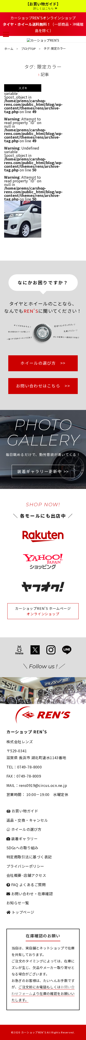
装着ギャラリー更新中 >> (43, 471)
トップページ (22, 912)
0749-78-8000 (29, 767)
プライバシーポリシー (25, 866)
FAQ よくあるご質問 (28, 884)
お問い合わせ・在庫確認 (31, 893)
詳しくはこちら (44, 8)
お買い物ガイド (24, 811)
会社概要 (14, 875)
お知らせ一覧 (17, 902)
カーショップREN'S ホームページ (43, 608)
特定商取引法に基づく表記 (29, 856)
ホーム (8, 48)
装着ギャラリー (24, 838)
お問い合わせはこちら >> (43, 386)
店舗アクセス (35, 875)
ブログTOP (28, 48)
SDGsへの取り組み (22, 847)
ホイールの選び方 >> (42, 363)
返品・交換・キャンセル (27, 820)
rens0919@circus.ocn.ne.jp (43, 785)
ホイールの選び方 (25, 829)
